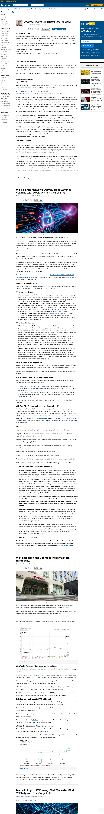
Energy (2, 65)
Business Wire (4, 117)
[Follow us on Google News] (45, 29)
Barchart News (4, 18)
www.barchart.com (24, 661)
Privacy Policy (93, 55)
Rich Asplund (4, 51)
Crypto (2, 79)
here (59, 779)
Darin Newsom (4, 35)
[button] (102, 9)
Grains (2, 67)
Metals (2, 70)
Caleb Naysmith (4, 33)
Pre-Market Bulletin (5, 103)
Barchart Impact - (20, 196)
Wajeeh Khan (35, 775)
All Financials (3, 77)
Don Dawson (4, 37)
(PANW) (57, 245)
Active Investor (4, 98)
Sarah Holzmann (4, 56)
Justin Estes (3, 46)
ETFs (15, 9)
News (45, 9)
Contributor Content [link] (44, 25)
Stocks (3, 9)
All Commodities (4, 63)
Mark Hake (3, 47)
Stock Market (4, 89)
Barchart (25, 564)
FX (1, 84)
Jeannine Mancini (5, 42)
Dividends (3, 80)
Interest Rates (4, 86)
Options (9, 9)
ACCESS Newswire (5, 115)
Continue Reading (23, 178)
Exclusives (3, 19)
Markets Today (4, 16)
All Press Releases (5, 114)
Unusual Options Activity (6, 100)
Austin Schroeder (5, 31)
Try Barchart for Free (97, 5)
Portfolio (53, 5)
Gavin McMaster (4, 40)
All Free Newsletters (5, 94)
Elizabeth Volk (4, 38)
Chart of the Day (4, 23)
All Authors (3, 58)
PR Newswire (4, 122)
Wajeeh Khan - (19, 564)
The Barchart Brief (5, 96)
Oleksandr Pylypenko (6, 49)
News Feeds (3, 25)
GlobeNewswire (4, 119)
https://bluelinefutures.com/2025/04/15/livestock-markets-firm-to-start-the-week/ (41, 94)
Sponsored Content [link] (44, 196)
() (33, 386)
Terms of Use (84, 55)
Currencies (29, 9)
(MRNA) (24, 605)
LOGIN (88, 5)
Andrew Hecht (4, 30)
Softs (2, 72)
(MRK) (35, 675)
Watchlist (47, 5)
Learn (56, 9)
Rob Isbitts (3, 54)
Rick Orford (3, 53)
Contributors (4, 21)
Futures (21, 9)
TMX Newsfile (4, 121)
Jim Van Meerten (4, 44)
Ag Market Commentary (6, 108)
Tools (50, 9)
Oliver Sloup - (26, 25)
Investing (38, 9)
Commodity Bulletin (5, 105)
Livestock (3, 68)
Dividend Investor (5, 101)
